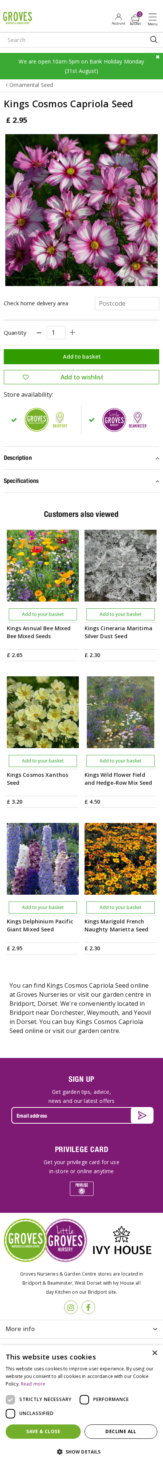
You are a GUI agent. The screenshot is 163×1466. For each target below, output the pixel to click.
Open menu (154, 19)
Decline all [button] (120, 1431)
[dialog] (81, 1405)
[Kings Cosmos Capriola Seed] (81, 210)
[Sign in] (118, 19)
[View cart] (135, 18)
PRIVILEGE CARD (81, 1149)
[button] (81, 1452)
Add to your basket (43, 614)
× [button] (154, 1353)
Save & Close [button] (43, 1431)
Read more (33, 1384)
